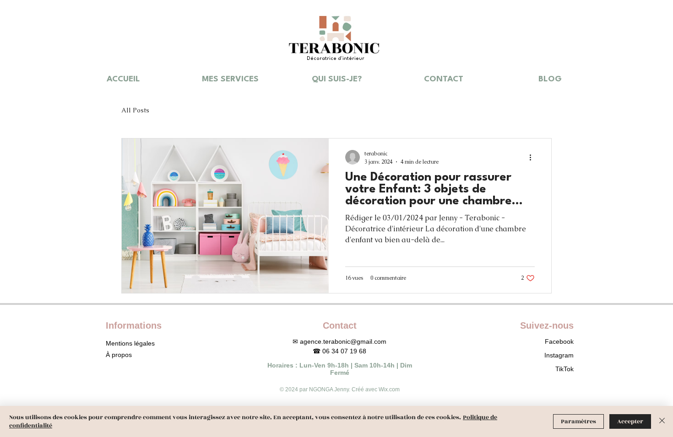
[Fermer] (662, 421)
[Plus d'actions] (533, 157)
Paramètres (578, 421)
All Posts (135, 110)
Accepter (630, 421)
